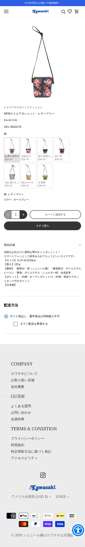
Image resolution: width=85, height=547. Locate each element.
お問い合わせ (21, 413)
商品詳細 (9, 244)
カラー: (8, 199)
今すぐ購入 (42, 225)
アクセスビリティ (24, 458)
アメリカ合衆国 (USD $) (29, 497)
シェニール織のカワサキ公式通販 (48, 535)
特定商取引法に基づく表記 (31, 451)
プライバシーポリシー (27, 438)
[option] (42, 61)
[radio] (12, 149)
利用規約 (17, 445)
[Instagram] (43, 475)
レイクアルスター (14, 107)
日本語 (61, 497)
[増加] (23, 214)
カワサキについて (24, 374)
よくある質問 (21, 406)
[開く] (6, 11)
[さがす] (63, 11)
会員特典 (17, 419)
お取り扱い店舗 (22, 380)
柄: (5, 194)
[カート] (76, 11)
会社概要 (17, 387)
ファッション (34, 107)
